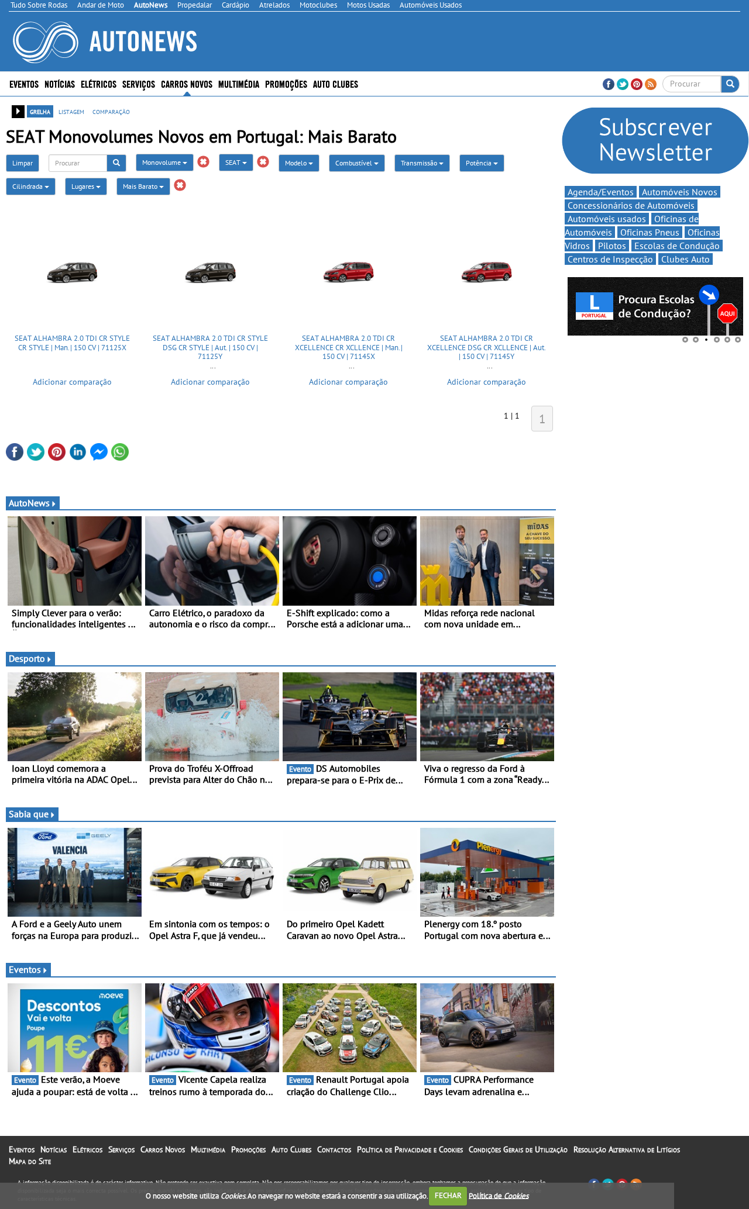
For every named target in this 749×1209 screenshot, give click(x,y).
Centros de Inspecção (610, 259)
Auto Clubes (291, 1149)
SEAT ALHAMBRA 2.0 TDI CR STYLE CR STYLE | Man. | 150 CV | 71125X (72, 343)
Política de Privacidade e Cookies (410, 1149)
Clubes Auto (685, 259)
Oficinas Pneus (649, 232)
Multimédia (238, 83)
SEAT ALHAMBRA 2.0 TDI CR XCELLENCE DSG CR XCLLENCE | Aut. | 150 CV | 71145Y (486, 347)
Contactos (334, 1149)
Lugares (83, 186)
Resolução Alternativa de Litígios (626, 1149)
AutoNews (29, 503)
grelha (40, 111)
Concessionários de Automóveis (631, 205)
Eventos (24, 83)
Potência (479, 162)
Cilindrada (28, 186)
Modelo (296, 162)
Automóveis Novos (679, 192)
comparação (111, 111)
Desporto (27, 658)
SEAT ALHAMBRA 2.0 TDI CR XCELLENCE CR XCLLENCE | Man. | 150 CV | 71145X (349, 347)
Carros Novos (186, 83)
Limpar (22, 162)
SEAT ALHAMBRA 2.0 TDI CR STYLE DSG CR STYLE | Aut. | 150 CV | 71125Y (210, 347)
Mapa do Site (30, 1161)
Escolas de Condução (677, 245)
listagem (71, 111)
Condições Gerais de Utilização (518, 1149)
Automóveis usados (607, 218)
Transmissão (420, 162)
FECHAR (448, 1195)
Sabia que (29, 814)
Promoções (286, 83)
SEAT (233, 162)
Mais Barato (141, 186)
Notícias (53, 1149)
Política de (498, 1195)
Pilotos (612, 245)
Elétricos (87, 1149)
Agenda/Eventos (601, 192)
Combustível (354, 162)
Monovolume (162, 162)
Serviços (121, 1149)
